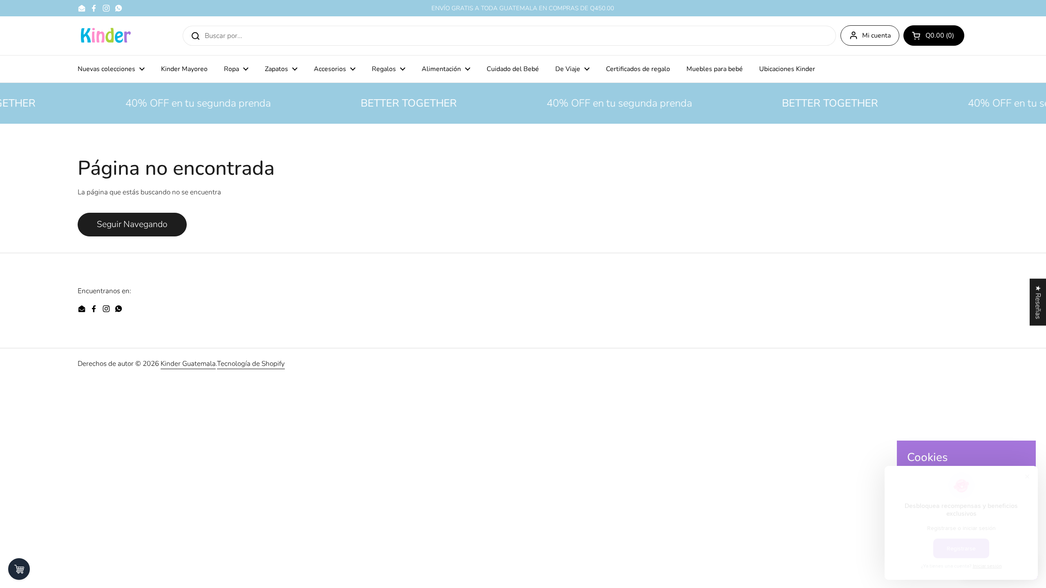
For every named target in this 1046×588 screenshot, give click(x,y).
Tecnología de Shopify (251, 363)
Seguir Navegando (132, 224)
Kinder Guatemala (188, 363)
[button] (933, 35)
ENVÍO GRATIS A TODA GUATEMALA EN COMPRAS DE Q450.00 (522, 8)
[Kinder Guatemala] (105, 35)
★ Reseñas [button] (1038, 302)
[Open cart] (19, 569)
